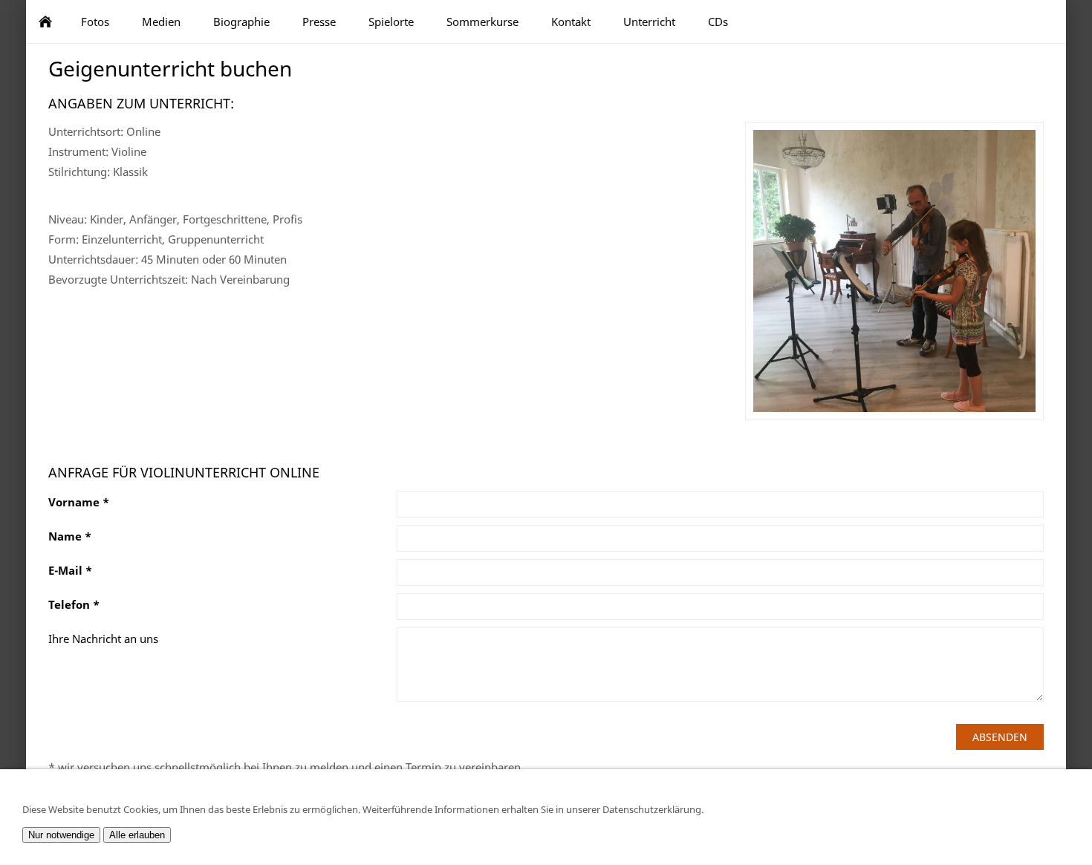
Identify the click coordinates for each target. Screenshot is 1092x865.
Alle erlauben (137, 834)
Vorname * (78, 501)
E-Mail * (70, 570)
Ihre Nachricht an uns (103, 638)
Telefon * (74, 604)
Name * (69, 536)
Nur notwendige (61, 834)
